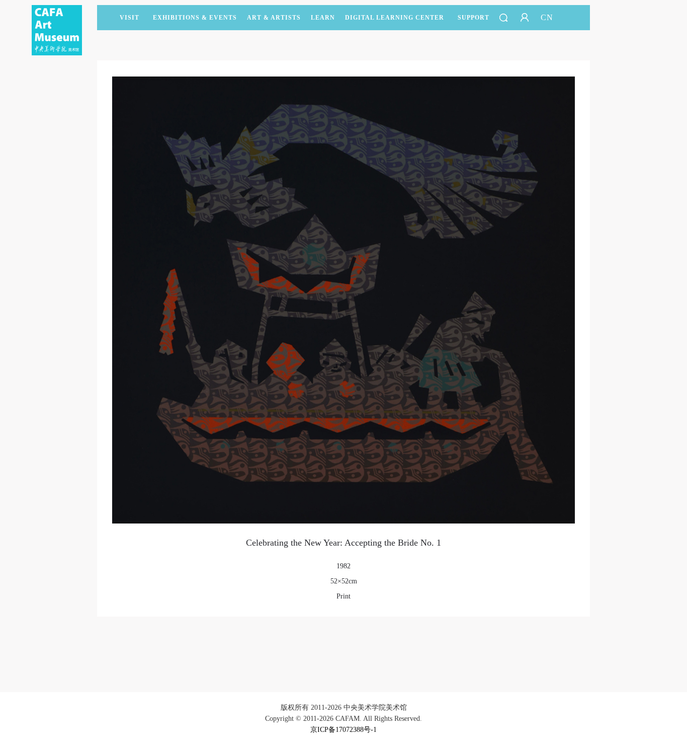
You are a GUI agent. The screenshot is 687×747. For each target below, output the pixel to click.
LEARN (323, 17)
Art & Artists (274, 17)
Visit (129, 17)
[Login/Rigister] (525, 18)
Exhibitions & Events (195, 17)
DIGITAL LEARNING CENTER (394, 17)
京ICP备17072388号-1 (343, 729)
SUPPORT (473, 17)
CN (547, 17)
